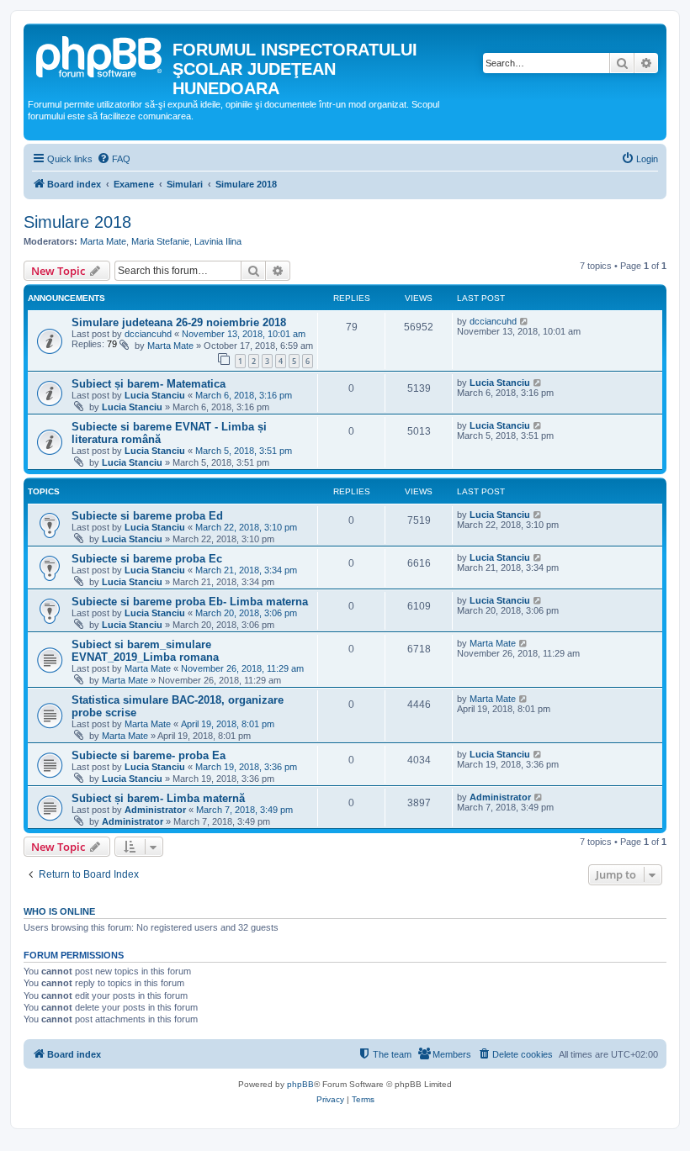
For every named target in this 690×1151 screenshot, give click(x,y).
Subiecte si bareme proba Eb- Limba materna (190, 601)
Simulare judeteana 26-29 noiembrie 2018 (179, 322)
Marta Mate (103, 241)
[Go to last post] (524, 321)
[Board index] (100, 55)
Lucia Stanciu (155, 395)
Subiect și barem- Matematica (149, 384)
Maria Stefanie (160, 241)
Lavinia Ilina (218, 241)
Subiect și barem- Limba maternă (158, 798)
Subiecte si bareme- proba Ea (149, 755)
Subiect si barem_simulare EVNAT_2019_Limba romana (145, 650)
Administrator (155, 810)
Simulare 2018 (77, 222)
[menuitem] (113, 159)
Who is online (59, 911)
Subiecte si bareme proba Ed (147, 516)
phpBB (300, 1084)
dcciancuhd (148, 334)
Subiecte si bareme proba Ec (147, 558)
